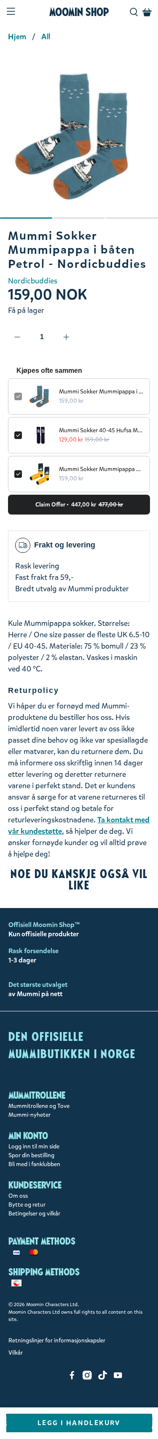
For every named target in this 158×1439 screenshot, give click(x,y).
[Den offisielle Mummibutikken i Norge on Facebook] (72, 1378)
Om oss (18, 1196)
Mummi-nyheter (29, 1115)
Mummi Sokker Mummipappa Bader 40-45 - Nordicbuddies (101, 469)
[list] (79, 140)
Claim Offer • (79, 505)
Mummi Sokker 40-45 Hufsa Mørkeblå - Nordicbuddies (101, 430)
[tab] (26, 218)
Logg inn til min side (33, 1147)
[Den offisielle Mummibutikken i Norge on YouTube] (118, 1378)
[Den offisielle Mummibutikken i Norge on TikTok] (102, 1378)
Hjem (17, 36)
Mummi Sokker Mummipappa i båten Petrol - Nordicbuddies (101, 392)
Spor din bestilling (31, 1155)
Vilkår (15, 1353)
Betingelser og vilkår (34, 1214)
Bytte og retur (27, 1205)
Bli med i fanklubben (34, 1164)
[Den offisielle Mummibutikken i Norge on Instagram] (87, 1378)
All (45, 36)
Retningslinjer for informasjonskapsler (56, 1341)
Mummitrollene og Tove (39, 1106)
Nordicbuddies (32, 281)
